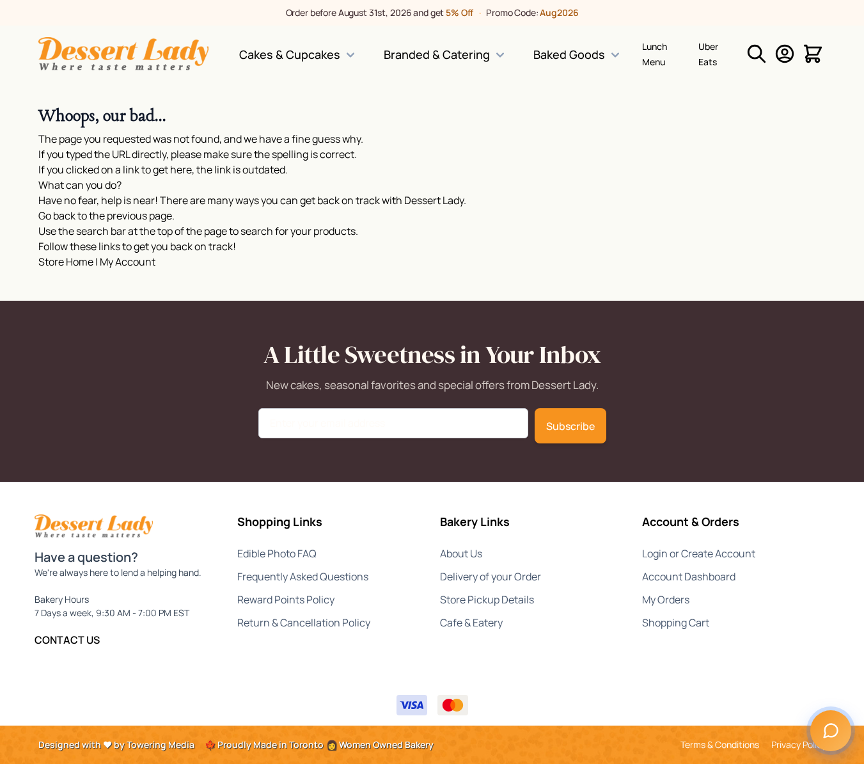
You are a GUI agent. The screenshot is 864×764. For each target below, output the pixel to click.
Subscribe (570, 426)
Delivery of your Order (490, 576)
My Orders (665, 600)
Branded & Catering (437, 54)
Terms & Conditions (719, 744)
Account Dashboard (688, 576)
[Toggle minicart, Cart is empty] (812, 53)
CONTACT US (67, 640)
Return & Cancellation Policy (303, 623)
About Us (461, 553)
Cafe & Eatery (471, 623)
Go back (56, 216)
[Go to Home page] (123, 54)
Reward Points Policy (285, 600)
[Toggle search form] (756, 53)
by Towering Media (154, 744)
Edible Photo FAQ (277, 553)
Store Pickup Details (487, 600)
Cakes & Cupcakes (289, 54)
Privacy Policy (798, 744)
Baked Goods (569, 54)
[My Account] (784, 53)
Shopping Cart (675, 623)
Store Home (65, 262)
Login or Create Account (698, 553)
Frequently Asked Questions (302, 576)
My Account (127, 262)
